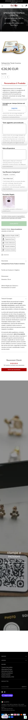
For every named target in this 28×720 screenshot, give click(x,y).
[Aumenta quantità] (7, 77)
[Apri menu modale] (2, 5)
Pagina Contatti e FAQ (7, 677)
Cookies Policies (5, 675)
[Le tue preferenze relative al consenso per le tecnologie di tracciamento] (25, 717)
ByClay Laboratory (14, 704)
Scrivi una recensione (14, 369)
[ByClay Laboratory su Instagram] (5, 692)
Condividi (6, 255)
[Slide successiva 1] (12, 627)
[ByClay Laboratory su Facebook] (2, 692)
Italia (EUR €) (6, 702)
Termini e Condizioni (7, 673)
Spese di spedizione (16, 229)
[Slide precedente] (9, 627)
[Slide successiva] (19, 627)
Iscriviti (24, 686)
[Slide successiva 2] (14, 627)
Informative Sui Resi (7, 671)
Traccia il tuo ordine (6, 667)
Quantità (3, 74)
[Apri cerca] (22, 5)
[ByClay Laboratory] (14, 6)
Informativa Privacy (6, 669)
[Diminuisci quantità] (2, 77)
